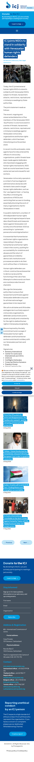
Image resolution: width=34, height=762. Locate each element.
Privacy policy (12, 751)
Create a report (17, 734)
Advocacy (15, 60)
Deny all (17, 388)
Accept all (17, 383)
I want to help (16, 24)
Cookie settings (17, 392)
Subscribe (11, 617)
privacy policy (8, 380)
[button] (31, 368)
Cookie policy (22, 751)
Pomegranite (18, 746)
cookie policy (20, 380)
